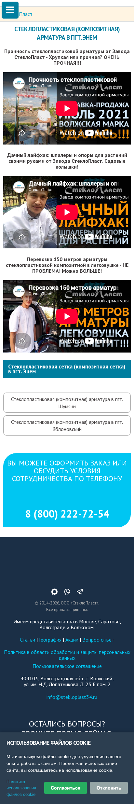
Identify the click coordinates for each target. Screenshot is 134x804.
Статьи (27, 639)
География (50, 639)
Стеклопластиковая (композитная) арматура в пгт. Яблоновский (67, 425)
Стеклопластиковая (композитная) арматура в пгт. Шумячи (67, 402)
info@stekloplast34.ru (72, 697)
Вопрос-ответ (98, 639)
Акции (71, 639)
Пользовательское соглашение (67, 666)
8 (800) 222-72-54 (67, 513)
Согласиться (65, 787)
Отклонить (109, 787)
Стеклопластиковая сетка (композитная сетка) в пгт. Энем (66, 369)
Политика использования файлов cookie (21, 788)
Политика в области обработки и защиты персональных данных (67, 655)
